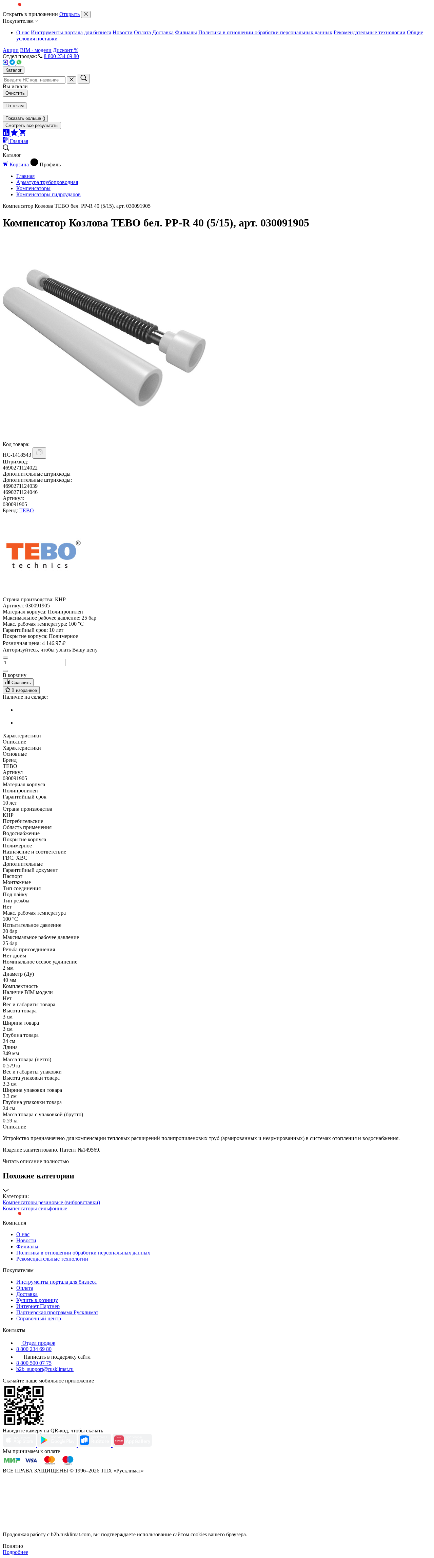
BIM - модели (36, 50)
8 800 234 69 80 (61, 56)
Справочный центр (38, 1318)
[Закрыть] (86, 14)
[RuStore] (95, 1445)
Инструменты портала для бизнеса (71, 32)
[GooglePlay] (57, 1445)
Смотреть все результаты (31, 125)
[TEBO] (43, 593)
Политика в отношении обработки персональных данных (265, 32)
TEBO (26, 510)
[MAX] (6, 63)
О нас (22, 32)
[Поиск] (84, 79)
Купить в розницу (37, 1300)
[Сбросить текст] (71, 80)
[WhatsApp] (19, 63)
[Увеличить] (5, 671)
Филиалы (186, 32)
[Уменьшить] (5, 658)
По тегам (14, 105)
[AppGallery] (132, 1445)
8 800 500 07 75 (34, 1363)
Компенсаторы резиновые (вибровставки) (51, 1202)
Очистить (15, 93)
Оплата (142, 32)
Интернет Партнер (38, 1306)
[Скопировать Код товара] (39, 453)
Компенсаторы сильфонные (35, 1208)
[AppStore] (20, 1445)
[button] (217, 1182)
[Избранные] (15, 134)
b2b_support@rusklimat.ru (45, 1369)
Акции (11, 50)
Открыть (69, 14)
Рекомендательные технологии (370, 32)
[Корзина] (22, 134)
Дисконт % (65, 50)
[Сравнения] (7, 134)
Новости (123, 32)
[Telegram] (12, 63)
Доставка (163, 32)
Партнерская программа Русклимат (57, 1312)
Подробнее (15, 1552)
